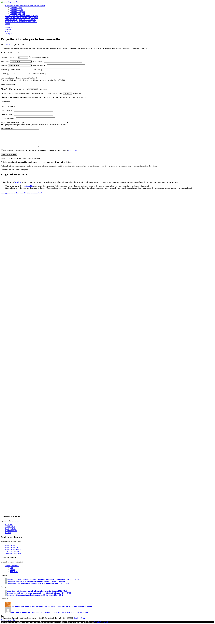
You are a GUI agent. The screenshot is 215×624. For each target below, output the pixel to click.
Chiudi (96, 622)
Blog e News (10, 527)
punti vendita (28, 186)
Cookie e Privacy (80, 618)
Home (8, 45)
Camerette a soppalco (12, 549)
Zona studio (14, 572)
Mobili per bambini (12, 566)
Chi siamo (9, 525)
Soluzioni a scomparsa (13, 553)
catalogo (18, 182)
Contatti (8, 533)
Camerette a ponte (11, 547)
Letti (11, 568)
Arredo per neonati (12, 551)
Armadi (12, 570)
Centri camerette (11, 531)
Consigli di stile (10, 529)
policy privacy (73, 150)
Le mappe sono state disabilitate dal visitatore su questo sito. (22, 193)
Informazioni (103, 622)
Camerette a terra (11, 545)
